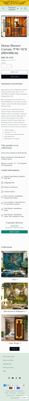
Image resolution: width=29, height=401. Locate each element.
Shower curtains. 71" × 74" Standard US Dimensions (14, 164)
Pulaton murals (13, 391)
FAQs (4, 371)
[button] (3, 8)
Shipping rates (7, 364)
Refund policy (13, 393)
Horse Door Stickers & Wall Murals (14, 153)
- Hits (13, 280)
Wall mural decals (8, 360)
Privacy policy (21, 393)
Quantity (3, 63)
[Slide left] (11, 42)
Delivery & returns (8, 367)
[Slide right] (18, 42)
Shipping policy (20, 395)
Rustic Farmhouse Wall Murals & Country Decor (13, 158)
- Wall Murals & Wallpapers (13, 311)
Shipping (3, 60)
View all (14, 349)
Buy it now (14, 77)
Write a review (14, 232)
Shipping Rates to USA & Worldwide (11, 84)
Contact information (15, 397)
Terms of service (11, 395)
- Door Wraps (13, 343)
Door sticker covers (8, 356)
